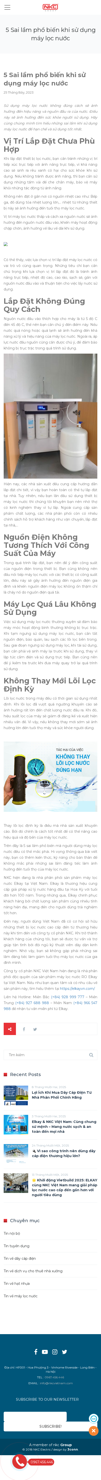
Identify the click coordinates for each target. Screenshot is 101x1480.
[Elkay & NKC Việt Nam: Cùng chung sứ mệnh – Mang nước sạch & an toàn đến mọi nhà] (16, 1124)
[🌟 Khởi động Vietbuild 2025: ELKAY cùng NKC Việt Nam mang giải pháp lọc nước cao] (16, 1183)
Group (66, 1445)
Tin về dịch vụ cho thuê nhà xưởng (33, 1271)
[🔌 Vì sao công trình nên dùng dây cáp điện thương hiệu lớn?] (16, 1154)
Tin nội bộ (12, 1233)
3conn (72, 1449)
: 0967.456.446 (53, 1377)
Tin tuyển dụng (16, 1246)
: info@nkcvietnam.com (55, 1383)
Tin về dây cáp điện (20, 1258)
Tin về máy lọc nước (21, 1296)
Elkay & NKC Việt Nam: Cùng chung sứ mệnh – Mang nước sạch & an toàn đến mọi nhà (64, 1127)
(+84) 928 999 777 (67, 997)
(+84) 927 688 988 (32, 1003)
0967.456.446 (42, 1462)
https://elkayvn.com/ (77, 988)
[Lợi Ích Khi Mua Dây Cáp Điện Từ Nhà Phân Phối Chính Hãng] (16, 1095)
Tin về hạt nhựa (17, 1283)
